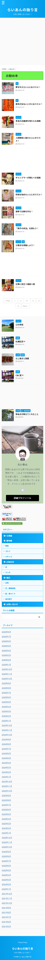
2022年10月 (7, 847)
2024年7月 (6, 748)
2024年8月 (6, 744)
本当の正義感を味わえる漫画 (28, 120)
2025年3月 (6, 711)
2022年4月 (6, 875)
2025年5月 (6, 702)
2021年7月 (6, 917)
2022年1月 (6, 889)
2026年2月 (6, 659)
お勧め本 (10, 561)
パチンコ (8, 556)
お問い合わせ (12, 604)
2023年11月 (7, 786)
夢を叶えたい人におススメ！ (28, 87)
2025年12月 (7, 669)
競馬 (7, 546)
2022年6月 (6, 865)
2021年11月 (7, 898)
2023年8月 (6, 800)
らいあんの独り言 (22, 9)
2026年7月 (6, 636)
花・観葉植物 (10, 588)
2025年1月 (6, 720)
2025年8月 (6, 688)
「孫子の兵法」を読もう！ (27, 228)
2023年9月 (6, 795)
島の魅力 (8, 599)
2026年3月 (6, 655)
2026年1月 (6, 664)
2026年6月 (6, 641)
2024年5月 (6, 758)
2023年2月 (6, 828)
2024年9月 (6, 739)
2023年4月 (6, 818)
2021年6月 (6, 921)
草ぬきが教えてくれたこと (27, 414)
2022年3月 (6, 879)
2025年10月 (7, 678)
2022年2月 (6, 884)
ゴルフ (7, 551)
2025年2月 (6, 716)
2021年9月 (6, 907)
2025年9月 (6, 683)
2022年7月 (6, 861)
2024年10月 (7, 734)
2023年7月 (6, 804)
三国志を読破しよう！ (25, 245)
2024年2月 (6, 772)
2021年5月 (6, 926)
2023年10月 (7, 790)
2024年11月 (7, 730)
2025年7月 (6, 692)
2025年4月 (6, 706)
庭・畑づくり (10, 593)
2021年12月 (7, 893)
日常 (7, 583)
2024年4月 (6, 762)
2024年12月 (7, 725)
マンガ (7, 572)
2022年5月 (6, 870)
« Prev (7, 300)
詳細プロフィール (22, 497)
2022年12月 (7, 837)
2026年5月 (6, 645)
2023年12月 (7, 781)
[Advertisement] (22, 41)
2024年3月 (6, 767)
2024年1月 (6, 776)
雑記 (8, 577)
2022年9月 (6, 851)
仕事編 (9, 535)
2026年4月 (6, 650)
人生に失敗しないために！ (22, 952)
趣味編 (9, 540)
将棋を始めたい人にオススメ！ (29, 194)
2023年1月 (6, 832)
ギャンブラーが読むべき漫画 (28, 177)
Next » (25, 306)
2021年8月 (6, 912)
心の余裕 (19, 324)
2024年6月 (6, 753)
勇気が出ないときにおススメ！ (29, 104)
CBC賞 (18, 375)
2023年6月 (6, 809)
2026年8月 (6, 631)
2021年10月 (7, 903)
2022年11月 (7, 842)
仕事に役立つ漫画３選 (25, 284)
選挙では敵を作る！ (24, 211)
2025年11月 (7, 673)
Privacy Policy (22, 942)
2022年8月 (6, 856)
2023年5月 (6, 814)
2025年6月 (6, 697)
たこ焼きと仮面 (22, 358)
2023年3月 (6, 823)
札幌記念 (19, 341)
